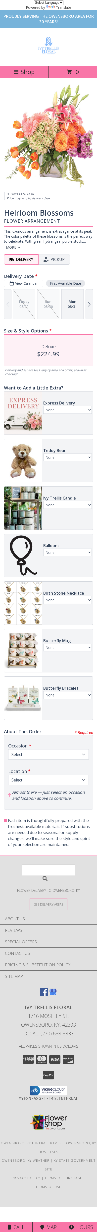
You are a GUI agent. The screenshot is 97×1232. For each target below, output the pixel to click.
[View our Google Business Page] (53, 994)
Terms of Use (48, 1186)
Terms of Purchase (63, 1178)
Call (17, 1227)
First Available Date (65, 283)
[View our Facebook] (44, 994)
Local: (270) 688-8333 (48, 1033)
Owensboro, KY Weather (25, 1160)
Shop (28, 72)
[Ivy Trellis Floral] (48, 53)
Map (50, 1227)
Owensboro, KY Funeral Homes (31, 1143)
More (11, 247)
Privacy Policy (26, 1178)
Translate (63, 7)
